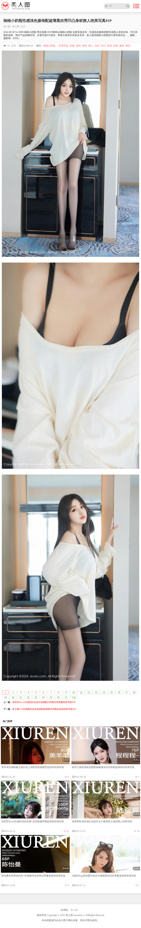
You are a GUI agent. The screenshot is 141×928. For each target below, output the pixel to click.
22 (28, 697)
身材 (84, 45)
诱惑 (128, 45)
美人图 (6, 26)
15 (111, 692)
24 (43, 697)
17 (126, 692)
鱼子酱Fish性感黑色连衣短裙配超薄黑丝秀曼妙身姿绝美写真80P (44, 709)
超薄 (115, 45)
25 (51, 697)
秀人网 (15, 26)
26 (58, 697)
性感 (109, 45)
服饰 (121, 45)
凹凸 (103, 45)
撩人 (90, 45)
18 (134, 692)
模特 (78, 45)
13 (96, 692)
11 (81, 692)
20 (13, 697)
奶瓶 (72, 45)
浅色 (97, 45)
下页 (73, 697)
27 (66, 697)
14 (104, 692)
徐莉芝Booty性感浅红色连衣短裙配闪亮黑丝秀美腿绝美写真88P (44, 702)
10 (73, 692)
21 (20, 697)
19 (5, 697)
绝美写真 (63, 45)
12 (89, 692)
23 (36, 697)
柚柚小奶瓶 (49, 45)
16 (119, 692)
